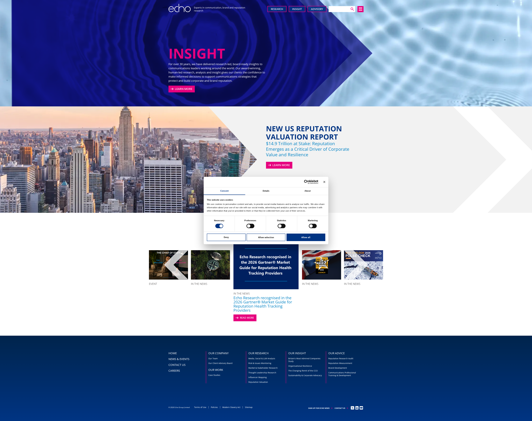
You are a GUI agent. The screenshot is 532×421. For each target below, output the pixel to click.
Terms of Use (200, 407)
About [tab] (308, 191)
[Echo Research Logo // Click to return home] (179, 8)
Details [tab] (266, 191)
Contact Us (341, 408)
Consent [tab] (224, 191)
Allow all (305, 237)
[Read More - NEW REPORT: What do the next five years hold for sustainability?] (210, 264)
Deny (226, 237)
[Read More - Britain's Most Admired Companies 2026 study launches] (321, 264)
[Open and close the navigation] (360, 9)
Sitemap (249, 407)
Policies (214, 407)
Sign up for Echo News (320, 408)
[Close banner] (324, 182)
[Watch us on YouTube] (361, 408)
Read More (244, 317)
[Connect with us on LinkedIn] (357, 408)
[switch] (250, 226)
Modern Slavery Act (231, 407)
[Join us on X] (352, 408)
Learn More (181, 89)
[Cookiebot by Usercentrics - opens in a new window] (306, 182)
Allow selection (266, 237)
